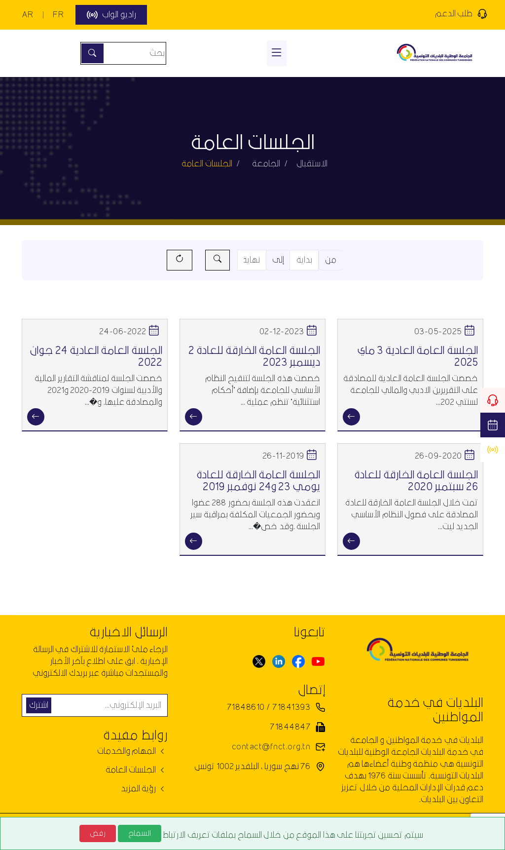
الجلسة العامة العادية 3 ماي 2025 (417, 357)
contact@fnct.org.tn (271, 746)
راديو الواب (119, 14)
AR (28, 14)
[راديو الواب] (492, 449)
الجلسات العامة (132, 770)
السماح (139, 833)
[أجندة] (492, 425)
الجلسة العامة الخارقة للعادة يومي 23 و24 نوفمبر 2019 (258, 481)
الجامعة (266, 163)
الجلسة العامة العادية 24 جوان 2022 (96, 357)
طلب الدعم (453, 13)
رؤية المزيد (139, 788)
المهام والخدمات (127, 751)
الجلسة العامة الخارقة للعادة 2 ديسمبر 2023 (254, 357)
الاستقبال (311, 163)
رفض (98, 833)
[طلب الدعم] (492, 400)
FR (58, 14)
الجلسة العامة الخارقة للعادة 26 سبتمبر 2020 (416, 481)
